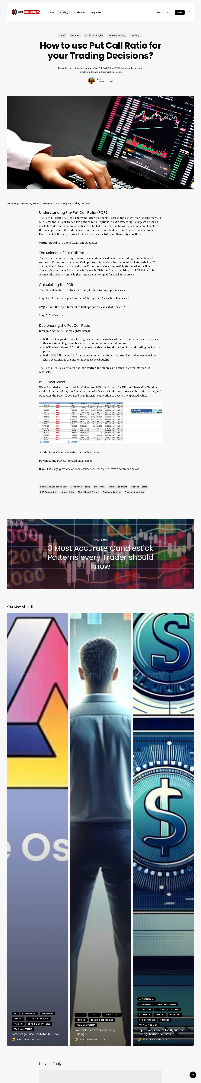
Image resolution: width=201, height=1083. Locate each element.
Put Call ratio (77, 230)
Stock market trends (88, 492)
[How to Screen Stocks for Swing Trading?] (100, 829)
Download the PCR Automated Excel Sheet (65, 461)
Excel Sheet (99, 486)
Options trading (117, 35)
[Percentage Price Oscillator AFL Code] (37, 829)
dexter (100, 79)
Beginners (144, 1014)
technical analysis (112, 492)
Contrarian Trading (80, 486)
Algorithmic (29, 1013)
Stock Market (112, 1014)
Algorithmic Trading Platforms (157, 1004)
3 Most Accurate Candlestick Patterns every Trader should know (100, 554)
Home (10, 203)
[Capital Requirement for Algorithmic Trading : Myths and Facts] (163, 829)
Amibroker (47, 1013)
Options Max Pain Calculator (79, 243)
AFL (15, 1013)
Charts (80, 1014)
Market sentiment (118, 486)
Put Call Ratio (67, 492)
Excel (62, 35)
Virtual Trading (148, 1025)
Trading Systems (23, 1029)
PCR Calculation (48, 492)
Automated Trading (167, 1009)
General (75, 35)
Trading (135, 35)
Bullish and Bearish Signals (53, 486)
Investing (175, 1014)
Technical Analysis (38, 1018)
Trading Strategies (134, 492)
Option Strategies (94, 35)
